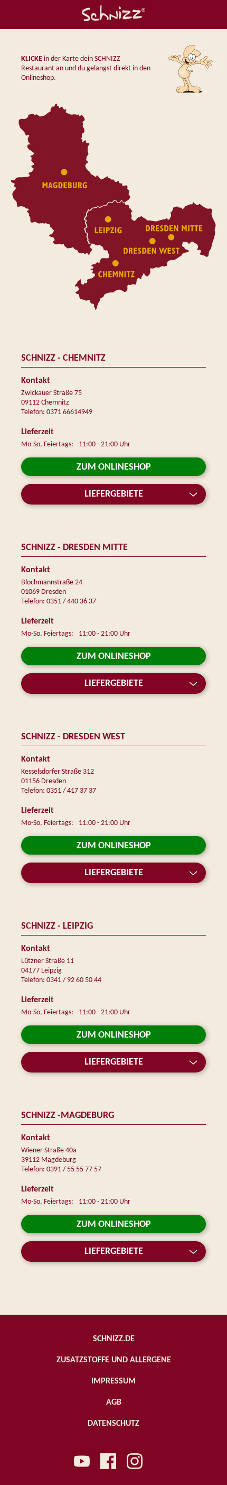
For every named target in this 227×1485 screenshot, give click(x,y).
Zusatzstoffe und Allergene (113, 1360)
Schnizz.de (114, 1339)
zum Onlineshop (114, 467)
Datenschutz (113, 1423)
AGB (113, 1402)
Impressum (113, 1381)
